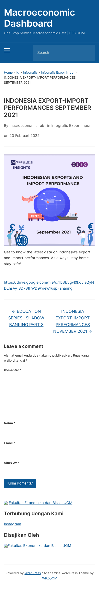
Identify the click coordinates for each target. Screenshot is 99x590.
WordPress (33, 573)
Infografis (30, 72)
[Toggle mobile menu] (7, 50)
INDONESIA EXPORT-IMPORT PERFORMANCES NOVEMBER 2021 (72, 321)
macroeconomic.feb (26, 125)
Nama (9, 423)
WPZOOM (49, 578)
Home (8, 72)
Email (9, 443)
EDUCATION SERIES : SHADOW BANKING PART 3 (26, 318)
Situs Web (12, 463)
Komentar (13, 370)
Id (17, 72)
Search (88, 53)
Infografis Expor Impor (58, 72)
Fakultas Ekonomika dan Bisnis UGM (40, 502)
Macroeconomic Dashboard (39, 18)
